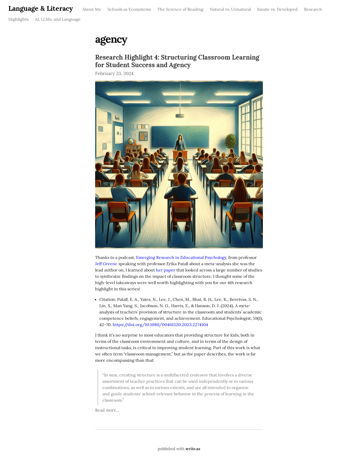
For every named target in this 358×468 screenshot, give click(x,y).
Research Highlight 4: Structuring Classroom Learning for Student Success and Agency (177, 61)
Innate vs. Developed (277, 9)
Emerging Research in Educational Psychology (181, 257)
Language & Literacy (40, 8)
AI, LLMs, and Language (58, 19)
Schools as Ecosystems (129, 9)
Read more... (107, 410)
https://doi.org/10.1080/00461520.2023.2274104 (160, 324)
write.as (193, 448)
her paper (165, 270)
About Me (91, 9)
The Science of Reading (180, 9)
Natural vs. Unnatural (230, 9)
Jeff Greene (106, 263)
